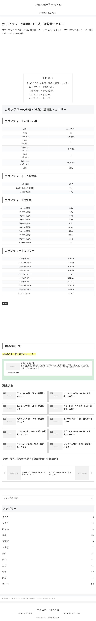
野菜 (5, 303)
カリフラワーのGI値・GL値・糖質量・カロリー (49, 83)
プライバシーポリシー (71, 613)
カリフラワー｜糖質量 (40, 94)
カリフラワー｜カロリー (41, 98)
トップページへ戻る (24, 613)
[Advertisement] (48, 54)
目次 (44, 78)
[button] (92, 498)
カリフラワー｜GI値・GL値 (42, 87)
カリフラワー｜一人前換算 (42, 91)
